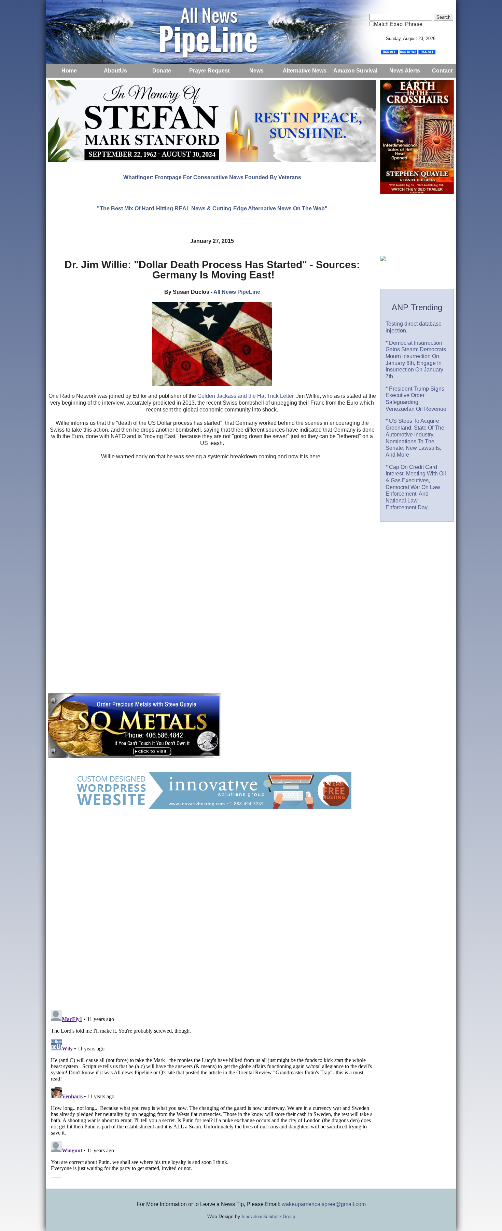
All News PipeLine (236, 292)
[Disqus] (212, 915)
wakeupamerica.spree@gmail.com (324, 1204)
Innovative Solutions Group (268, 1216)
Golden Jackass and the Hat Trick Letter (245, 396)
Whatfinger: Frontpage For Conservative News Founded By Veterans (212, 177)
